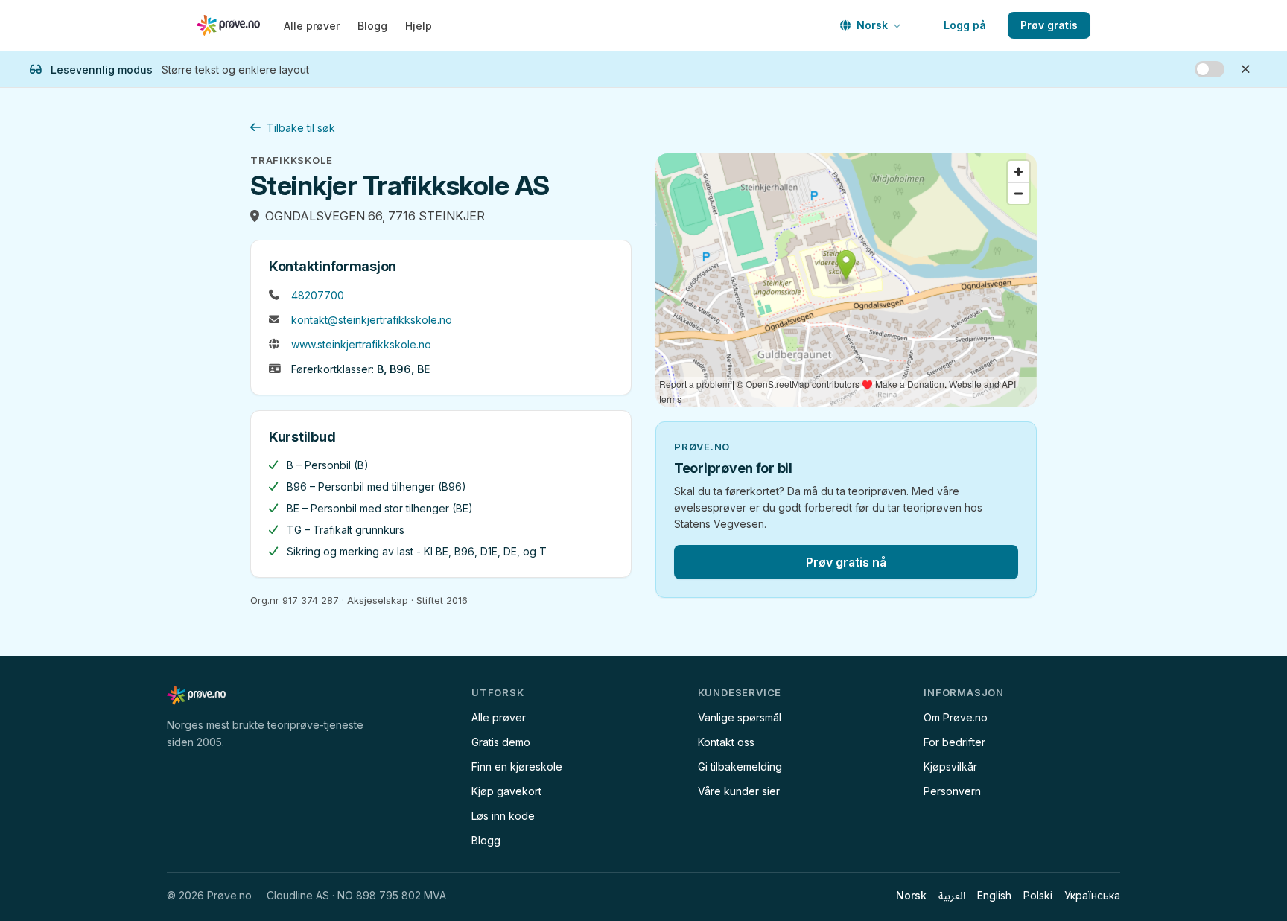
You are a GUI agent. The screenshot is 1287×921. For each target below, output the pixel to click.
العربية (951, 895)
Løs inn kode (503, 815)
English (994, 895)
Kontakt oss (726, 742)
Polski (1037, 895)
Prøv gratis (1049, 25)
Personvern (952, 791)
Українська (1092, 895)
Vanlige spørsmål (739, 717)
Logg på (965, 25)
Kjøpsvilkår (950, 766)
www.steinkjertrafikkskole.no (361, 344)
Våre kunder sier (739, 791)
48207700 (317, 295)
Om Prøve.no (956, 717)
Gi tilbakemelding (740, 766)
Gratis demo (500, 742)
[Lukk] (1245, 69)
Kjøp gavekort (506, 791)
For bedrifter (954, 742)
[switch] (1209, 69)
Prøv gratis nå (846, 562)
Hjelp (418, 25)
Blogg (372, 25)
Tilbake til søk (301, 127)
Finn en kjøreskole (516, 766)
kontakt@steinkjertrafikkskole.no (371, 319)
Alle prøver (312, 25)
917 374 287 (310, 600)
